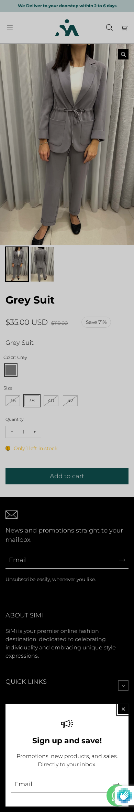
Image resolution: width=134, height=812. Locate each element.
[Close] (123, 709)
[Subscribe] (116, 784)
